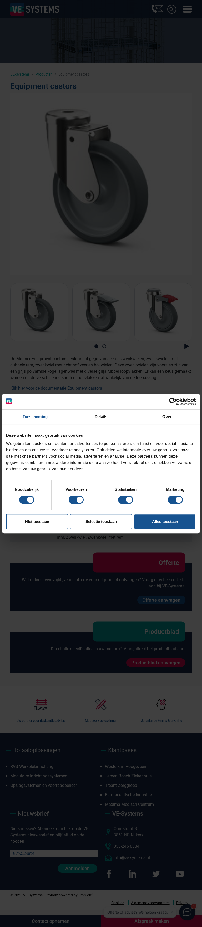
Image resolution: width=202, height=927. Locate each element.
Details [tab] (101, 416)
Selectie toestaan (101, 521)
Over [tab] (166, 416)
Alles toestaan (165, 521)
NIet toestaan (37, 521)
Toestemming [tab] (35, 416)
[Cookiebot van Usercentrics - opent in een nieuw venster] (173, 401)
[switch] (76, 500)
